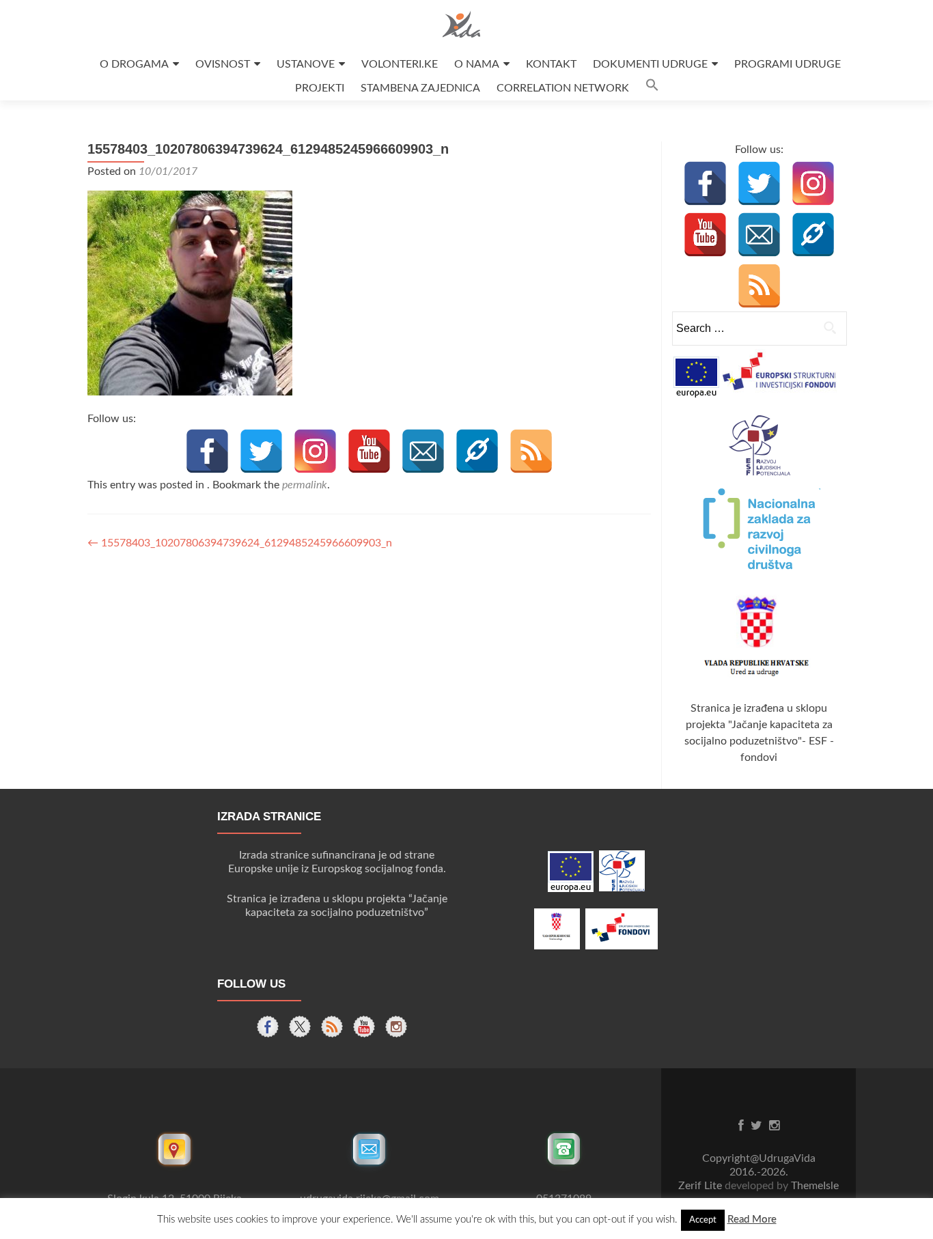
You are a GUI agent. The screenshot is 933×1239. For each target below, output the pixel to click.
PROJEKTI (319, 88)
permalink (304, 484)
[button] (652, 88)
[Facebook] (207, 451)
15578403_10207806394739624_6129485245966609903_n (239, 543)
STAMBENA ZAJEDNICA (420, 88)
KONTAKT (551, 64)
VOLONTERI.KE (399, 64)
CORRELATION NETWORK (563, 88)
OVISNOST (222, 64)
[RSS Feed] (531, 451)
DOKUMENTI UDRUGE (650, 64)
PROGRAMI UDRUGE (787, 64)
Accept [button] (702, 1220)
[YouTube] (369, 451)
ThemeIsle (815, 1185)
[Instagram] (315, 451)
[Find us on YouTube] (364, 1027)
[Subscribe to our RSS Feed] (332, 1027)
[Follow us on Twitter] (300, 1027)
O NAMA (476, 64)
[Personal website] (477, 451)
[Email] (423, 451)
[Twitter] (261, 451)
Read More (752, 1219)
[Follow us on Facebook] (268, 1027)
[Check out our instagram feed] (396, 1027)
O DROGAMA (134, 64)
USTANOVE (306, 64)
